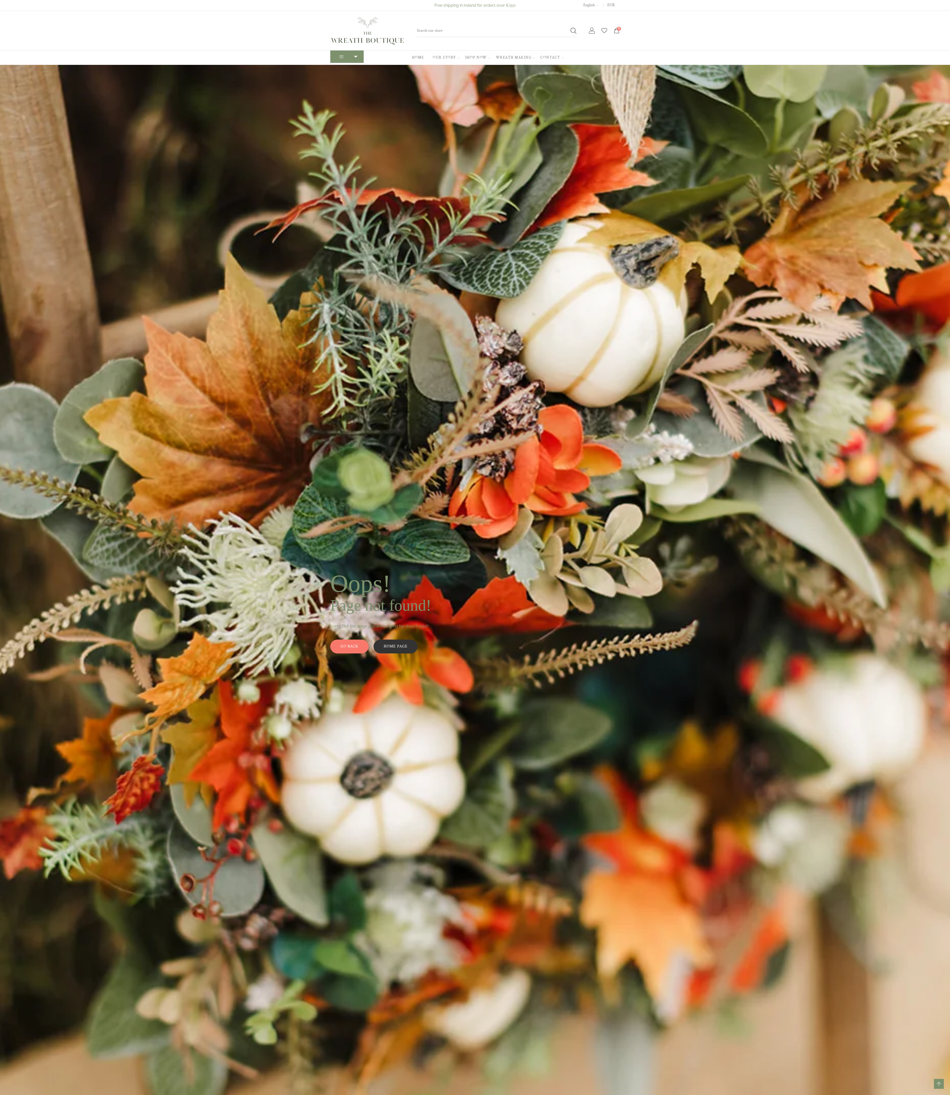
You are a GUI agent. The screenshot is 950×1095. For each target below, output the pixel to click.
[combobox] (496, 30)
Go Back (349, 646)
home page (395, 646)
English (589, 5)
